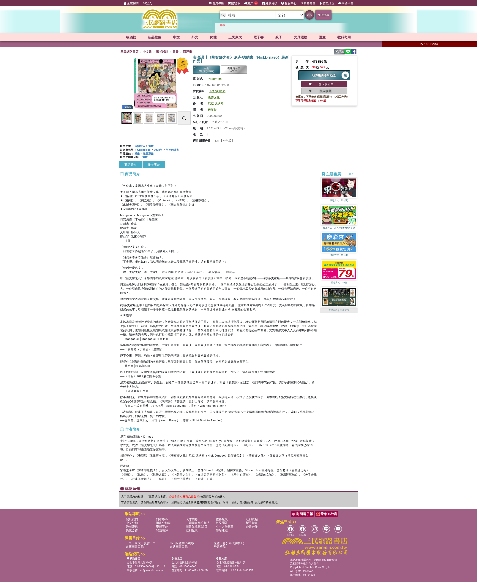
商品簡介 (130, 164)
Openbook (144, 150)
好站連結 (222, 530)
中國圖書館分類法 (198, 523)
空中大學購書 (225, 526)
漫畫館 (127, 153)
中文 (176, 37)
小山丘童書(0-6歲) (182, 543)
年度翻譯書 (172, 150)
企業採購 (133, 3)
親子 (278, 37)
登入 (149, 3)
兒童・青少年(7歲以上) (229, 543)
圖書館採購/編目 (196, 526)
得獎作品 (128, 150)
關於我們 (132, 519)
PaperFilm (215, 78)
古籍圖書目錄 (135, 546)
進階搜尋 (323, 15)
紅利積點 (252, 519)
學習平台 (347, 3)
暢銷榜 (131, 37)
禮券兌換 (222, 519)
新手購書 (252, 523)
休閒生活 (140, 146)
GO (309, 15)
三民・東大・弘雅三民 (141, 543)
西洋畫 (187, 51)
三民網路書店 (129, 51)
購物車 (235, 3)
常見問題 (222, 523)
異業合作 (132, 530)
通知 (252, 3)
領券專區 (309, 3)
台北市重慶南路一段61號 (230, 562)
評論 (341, 51)
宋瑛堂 (212, 109)
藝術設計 (162, 51)
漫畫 (322, 37)
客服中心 (290, 3)
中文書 (147, 51)
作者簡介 (154, 164)
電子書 (259, 37)
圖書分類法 (163, 523)
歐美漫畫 (148, 153)
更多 (351, 174)
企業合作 (252, 526)
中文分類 (132, 523)
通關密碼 (132, 526)
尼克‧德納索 (215, 103)
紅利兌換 (271, 3)
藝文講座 (328, 3)
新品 (154, 37)
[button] (339, 311)
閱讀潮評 (162, 530)
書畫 (176, 51)
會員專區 (218, 3)
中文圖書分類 (131, 157)
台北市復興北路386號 (139, 562)
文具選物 (300, 37)
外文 (195, 37)
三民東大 (235, 37)
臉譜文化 (214, 97)
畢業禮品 (220, 546)
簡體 (213, 37)
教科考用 (344, 37)
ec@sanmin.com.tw (151, 570)
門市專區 (162, 519)
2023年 (158, 150)
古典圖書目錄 (179, 546)
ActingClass (217, 91)
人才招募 (192, 519)
